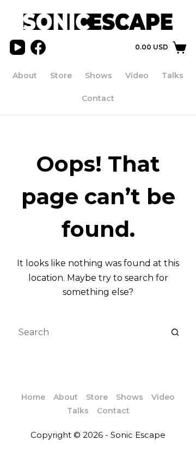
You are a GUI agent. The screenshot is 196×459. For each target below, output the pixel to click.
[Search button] (175, 332)
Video (137, 75)
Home (33, 397)
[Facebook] (38, 47)
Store (61, 75)
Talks (172, 75)
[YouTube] (17, 47)
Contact (98, 98)
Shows (98, 75)
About (25, 75)
